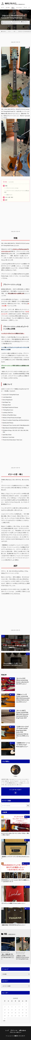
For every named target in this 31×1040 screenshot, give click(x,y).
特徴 (5, 185)
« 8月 (4, 1020)
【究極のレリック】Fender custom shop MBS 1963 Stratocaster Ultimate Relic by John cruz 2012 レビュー (23, 698)
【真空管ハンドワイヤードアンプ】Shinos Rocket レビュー (15, 857)
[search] (28, 805)
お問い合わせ (22, 1030)
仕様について (8, 194)
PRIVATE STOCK (6, 23)
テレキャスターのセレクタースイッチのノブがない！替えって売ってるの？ (15, 834)
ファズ (27, 886)
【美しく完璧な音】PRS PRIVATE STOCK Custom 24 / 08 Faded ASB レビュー (7, 957)
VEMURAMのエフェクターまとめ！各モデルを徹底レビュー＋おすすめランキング (15, 880)
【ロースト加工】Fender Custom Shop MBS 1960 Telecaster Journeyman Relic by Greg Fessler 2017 (22, 714)
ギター (12, 7)
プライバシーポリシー (15, 1032)
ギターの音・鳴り (8, 197)
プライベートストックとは (11, 188)
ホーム (2, 7)
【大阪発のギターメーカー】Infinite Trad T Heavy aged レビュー (23, 744)
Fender (12, 694)
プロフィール (13, 1030)
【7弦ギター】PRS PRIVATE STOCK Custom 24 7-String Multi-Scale (22, 957)
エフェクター (19, 7)
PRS (23, 21)
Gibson (12, 678)
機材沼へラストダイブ (20, 1035)
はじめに (8, 7)
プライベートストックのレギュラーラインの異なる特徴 (16, 191)
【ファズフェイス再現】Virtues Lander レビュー (13, 903)
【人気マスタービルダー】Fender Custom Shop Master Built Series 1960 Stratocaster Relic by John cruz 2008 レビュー (22, 732)
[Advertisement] (15, 39)
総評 (5, 200)
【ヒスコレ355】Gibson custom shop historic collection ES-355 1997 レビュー (22, 681)
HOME (4, 31)
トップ (7, 1030)
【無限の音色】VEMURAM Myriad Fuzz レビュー (13, 925)
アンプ (25, 7)
